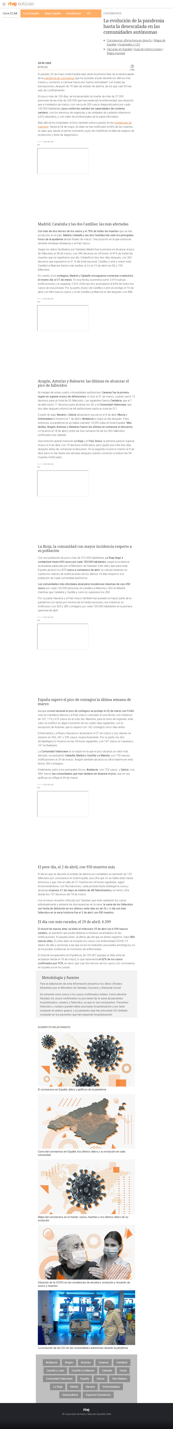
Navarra (90, 1386)
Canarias (103, 1362)
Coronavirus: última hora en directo (129, 40)
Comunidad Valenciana (59, 1378)
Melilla (74, 1386)
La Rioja (57, 1386)
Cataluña (107, 1370)
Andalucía (51, 1362)
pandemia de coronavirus (59, 78)
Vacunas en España (119, 49)
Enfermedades (111, 1386)
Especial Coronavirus (98, 1394)
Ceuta (123, 1370)
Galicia (100, 1378)
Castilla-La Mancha (83, 1370)
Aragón (69, 1362)
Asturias (86, 1362)
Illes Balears (119, 1378)
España (84, 1378)
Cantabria (121, 1362)
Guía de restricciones (148, 49)
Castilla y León (55, 1370)
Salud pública (70, 1394)
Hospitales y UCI (129, 44)
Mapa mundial (116, 53)
